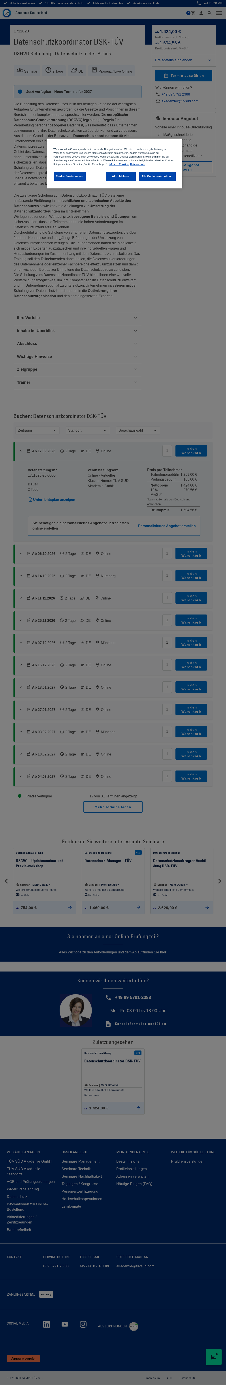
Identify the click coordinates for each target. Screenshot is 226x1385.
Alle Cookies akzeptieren (157, 176)
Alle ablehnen (121, 176)
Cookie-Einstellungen (69, 176)
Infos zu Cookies (119, 164)
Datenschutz (137, 164)
